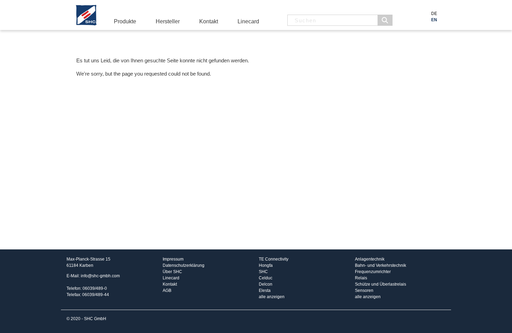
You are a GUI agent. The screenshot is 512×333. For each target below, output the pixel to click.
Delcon (265, 284)
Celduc (265, 278)
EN (434, 19)
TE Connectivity (273, 259)
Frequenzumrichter (373, 271)
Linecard (248, 21)
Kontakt (208, 21)
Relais (361, 278)
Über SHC (172, 271)
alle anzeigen (272, 296)
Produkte (125, 21)
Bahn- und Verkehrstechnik (380, 265)
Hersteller (168, 21)
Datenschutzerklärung (183, 265)
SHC (263, 271)
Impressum (173, 259)
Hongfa (266, 265)
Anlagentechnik (370, 259)
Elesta (265, 290)
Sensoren (364, 290)
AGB (167, 290)
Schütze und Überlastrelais (380, 284)
